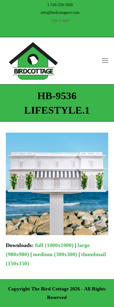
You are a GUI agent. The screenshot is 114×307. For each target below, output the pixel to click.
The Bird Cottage (50, 289)
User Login (60, 20)
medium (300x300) (55, 254)
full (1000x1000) (54, 245)
